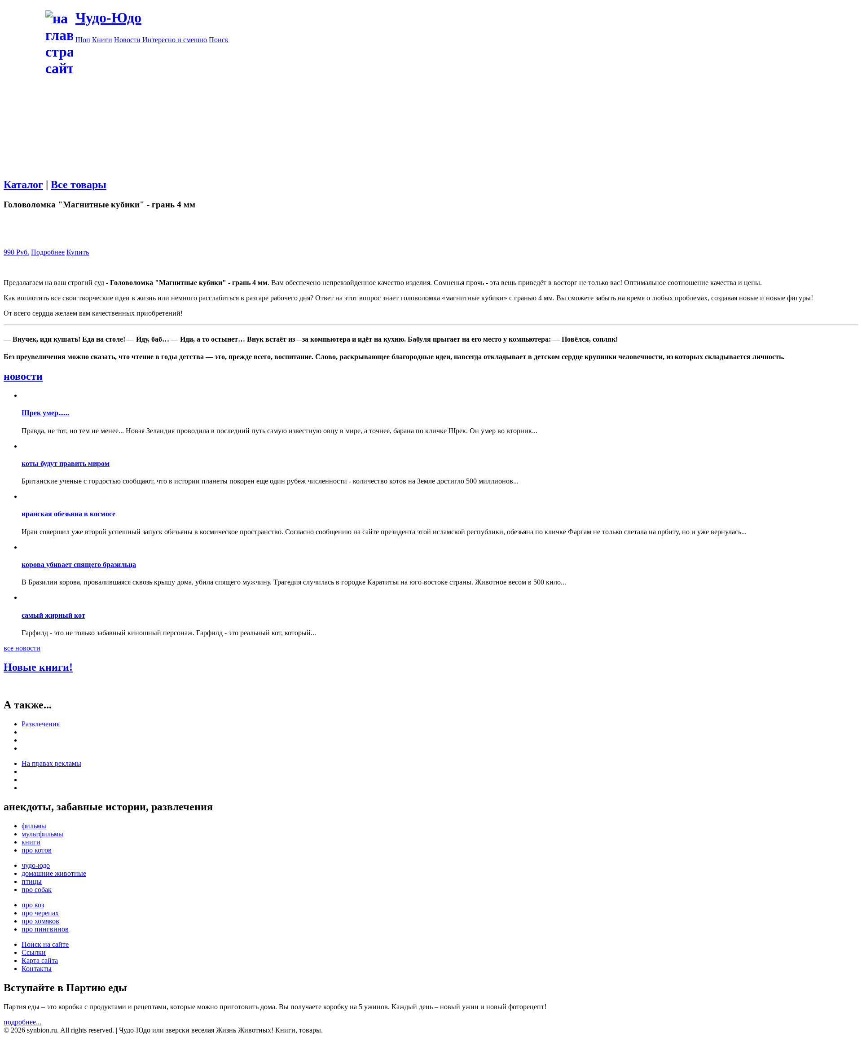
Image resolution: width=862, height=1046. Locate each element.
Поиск (219, 40)
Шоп (82, 40)
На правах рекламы (51, 763)
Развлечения (41, 724)
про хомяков (40, 921)
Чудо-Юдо (108, 17)
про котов (37, 850)
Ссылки (34, 952)
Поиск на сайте (45, 944)
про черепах (40, 913)
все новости (22, 648)
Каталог (23, 184)
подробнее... (22, 1022)
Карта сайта (40, 960)
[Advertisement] (467, 107)
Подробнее (48, 252)
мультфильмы (42, 834)
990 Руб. (16, 252)
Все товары (78, 184)
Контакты (37, 968)
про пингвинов (45, 929)
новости (23, 376)
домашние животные (54, 873)
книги (31, 842)
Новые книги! (38, 667)
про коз (33, 905)
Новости (127, 40)
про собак (37, 889)
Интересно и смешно (174, 40)
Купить (77, 252)
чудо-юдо (36, 865)
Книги (102, 40)
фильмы (34, 826)
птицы (32, 881)
